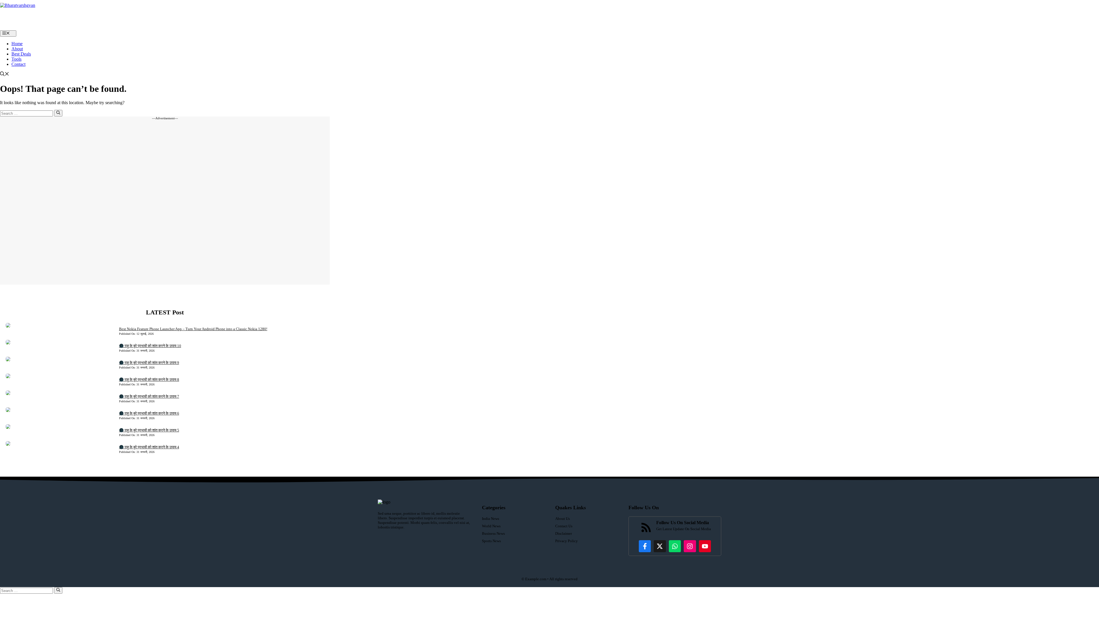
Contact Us (563, 526)
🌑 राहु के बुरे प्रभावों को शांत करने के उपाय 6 (149, 413)
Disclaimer (563, 533)
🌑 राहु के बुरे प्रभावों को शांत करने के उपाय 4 (149, 447)
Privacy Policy (566, 541)
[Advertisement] (165, 202)
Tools (16, 59)
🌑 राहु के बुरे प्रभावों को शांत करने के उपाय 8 (149, 379)
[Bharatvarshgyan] (31, 15)
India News (490, 518)
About (17, 48)
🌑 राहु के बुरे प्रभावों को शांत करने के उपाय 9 (149, 362)
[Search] (58, 113)
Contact (18, 64)
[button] (4, 74)
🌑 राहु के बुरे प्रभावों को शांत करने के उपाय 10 (150, 346)
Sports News (491, 541)
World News (491, 526)
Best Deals (21, 54)
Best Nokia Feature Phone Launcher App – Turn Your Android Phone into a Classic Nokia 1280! (193, 329)
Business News (493, 533)
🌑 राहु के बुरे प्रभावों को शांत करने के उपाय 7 (149, 396)
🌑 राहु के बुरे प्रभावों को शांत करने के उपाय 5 (149, 430)
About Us (562, 518)
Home (17, 43)
